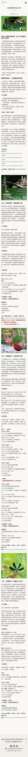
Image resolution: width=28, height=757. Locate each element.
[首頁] (4, 2)
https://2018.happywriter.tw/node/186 (11, 153)
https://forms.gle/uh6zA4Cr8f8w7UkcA (11, 157)
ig (14, 746)
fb (11, 746)
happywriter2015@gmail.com (15, 748)
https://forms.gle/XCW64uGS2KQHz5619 (12, 161)
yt (17, 746)
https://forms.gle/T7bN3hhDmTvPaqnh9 (12, 166)
